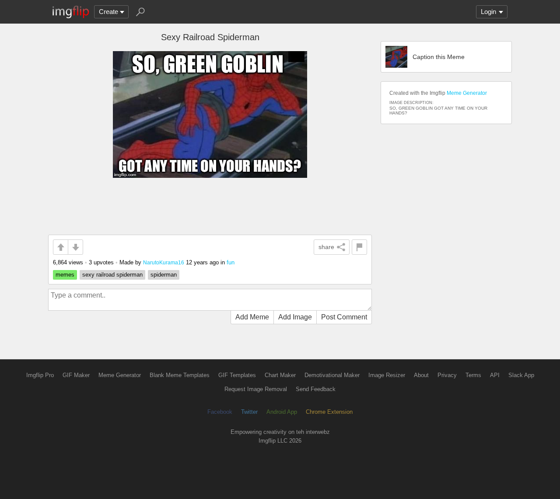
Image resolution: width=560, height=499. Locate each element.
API (495, 375)
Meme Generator (467, 93)
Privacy (447, 375)
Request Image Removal (255, 389)
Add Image (295, 317)
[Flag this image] (359, 247)
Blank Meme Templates (180, 375)
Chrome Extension (329, 412)
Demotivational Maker (332, 375)
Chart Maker (280, 375)
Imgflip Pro (40, 375)
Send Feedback (316, 389)
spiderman (163, 274)
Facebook (219, 412)
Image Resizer (386, 375)
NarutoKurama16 (163, 262)
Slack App (521, 375)
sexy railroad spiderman (112, 274)
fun (230, 262)
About (421, 375)
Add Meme (252, 317)
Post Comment (344, 317)
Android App (281, 412)
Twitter (249, 412)
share (326, 246)
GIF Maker (76, 375)
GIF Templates (237, 375)
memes (65, 274)
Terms (473, 375)
